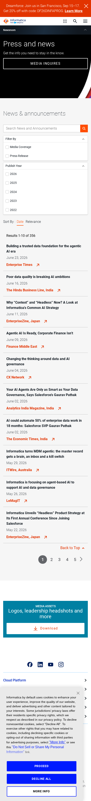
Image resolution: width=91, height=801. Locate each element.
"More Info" (57, 742)
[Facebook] (30, 664)
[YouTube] (50, 664)
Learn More (74, 11)
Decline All (41, 778)
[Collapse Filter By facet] (83, 139)
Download (49, 628)
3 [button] (59, 559)
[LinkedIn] (40, 664)
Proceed (41, 766)
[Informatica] (14, 21)
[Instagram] (61, 664)
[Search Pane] (75, 21)
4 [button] (67, 559)
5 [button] (75, 559)
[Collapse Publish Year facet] (83, 166)
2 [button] (51, 559)
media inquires (45, 63)
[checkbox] (7, 147)
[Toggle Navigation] (85, 21)
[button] (84, 128)
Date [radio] (20, 222)
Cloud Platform (14, 680)
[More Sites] (65, 21)
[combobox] (41, 128)
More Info (41, 791)
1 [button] (42, 559)
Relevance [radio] (33, 222)
